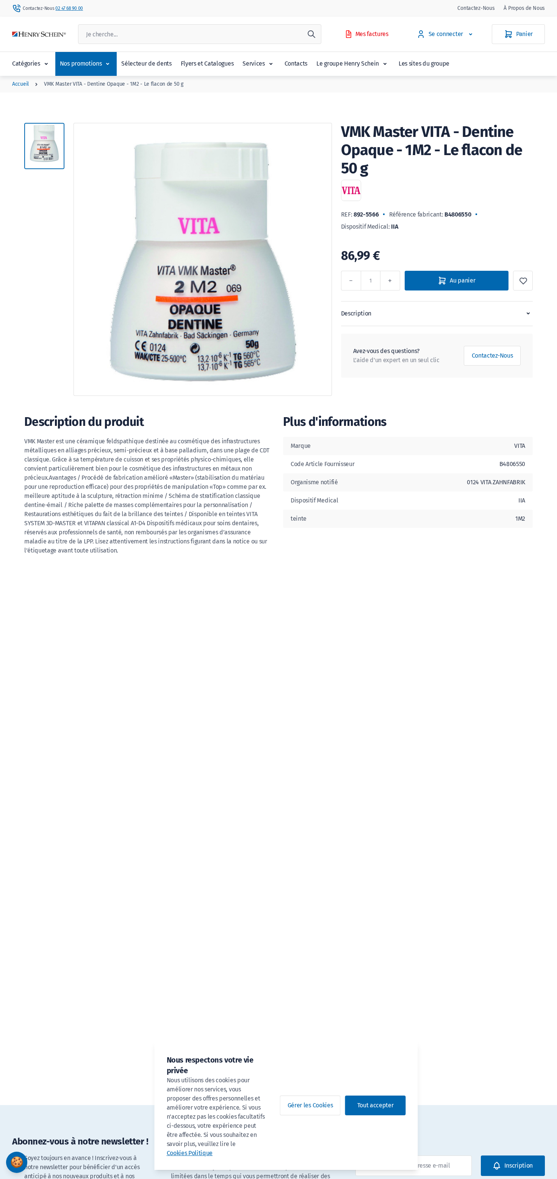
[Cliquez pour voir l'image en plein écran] (203, 259)
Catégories (26, 63)
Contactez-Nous (475, 8)
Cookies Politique (190, 1153)
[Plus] (390, 280)
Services (253, 63)
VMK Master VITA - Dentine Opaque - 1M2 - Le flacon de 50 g (113, 84)
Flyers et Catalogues (207, 63)
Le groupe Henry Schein (347, 63)
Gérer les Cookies (310, 1105)
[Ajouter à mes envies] (523, 280)
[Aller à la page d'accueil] (39, 34)
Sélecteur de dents (146, 63)
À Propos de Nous (524, 8)
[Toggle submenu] (46, 63)
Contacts (296, 63)
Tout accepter (375, 1105)
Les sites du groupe (424, 63)
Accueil (20, 84)
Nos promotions (81, 63)
